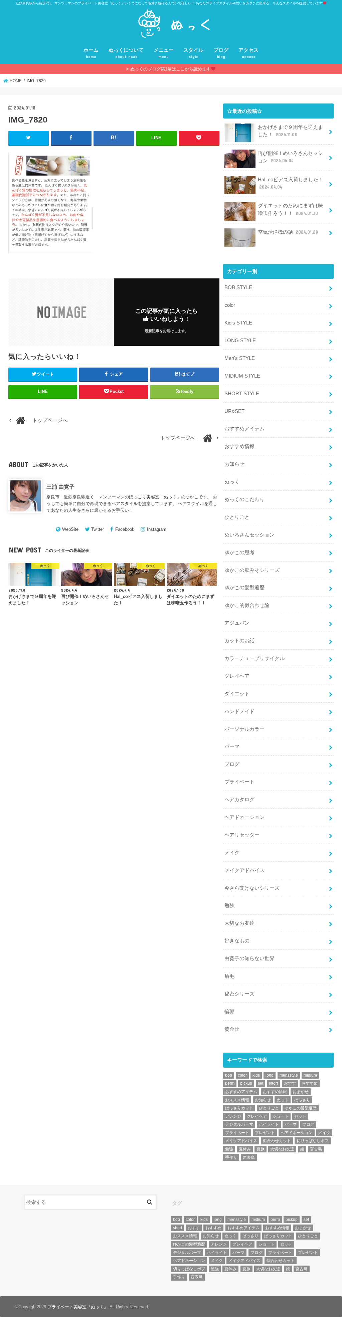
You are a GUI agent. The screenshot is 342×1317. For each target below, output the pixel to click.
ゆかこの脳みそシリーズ (252, 570)
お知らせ (234, 464)
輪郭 (229, 1011)
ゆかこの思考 (239, 552)
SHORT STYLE (241, 393)
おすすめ (310, 1083)
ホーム (91, 53)
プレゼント (265, 1132)
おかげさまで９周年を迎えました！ (290, 131)
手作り (231, 1157)
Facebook (124, 529)
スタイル (193, 53)
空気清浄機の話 (288, 232)
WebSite (70, 529)
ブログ (220, 53)
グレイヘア (236, 676)
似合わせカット (277, 1140)
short (273, 1083)
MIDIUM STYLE (242, 376)
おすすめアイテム (244, 428)
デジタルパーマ (239, 1124)
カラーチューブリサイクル (254, 658)
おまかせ (301, 1091)
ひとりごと (236, 517)
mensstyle (289, 1075)
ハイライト (269, 1124)
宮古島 (316, 1149)
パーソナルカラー (244, 729)
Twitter (97, 529)
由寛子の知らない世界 (249, 958)
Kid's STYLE (238, 322)
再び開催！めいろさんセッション (290, 157)
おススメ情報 (237, 1100)
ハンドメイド (239, 711)
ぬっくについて (126, 53)
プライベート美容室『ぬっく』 (77, 1306)
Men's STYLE (239, 358)
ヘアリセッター (242, 835)
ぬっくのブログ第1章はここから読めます (170, 68)
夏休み (245, 1149)
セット (300, 1116)
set (260, 1083)
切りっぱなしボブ (313, 1140)
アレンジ (233, 1116)
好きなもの (236, 940)
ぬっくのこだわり (244, 499)
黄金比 (231, 1029)
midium (310, 1075)
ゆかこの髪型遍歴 (244, 587)
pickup (246, 1083)
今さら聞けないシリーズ (252, 888)
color (229, 305)
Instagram (156, 529)
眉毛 (229, 976)
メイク (231, 852)
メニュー (164, 53)
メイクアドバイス (244, 870)
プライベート (239, 782)
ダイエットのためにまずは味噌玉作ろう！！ (290, 209)
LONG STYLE (240, 340)
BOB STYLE (238, 287)
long (270, 1075)
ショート (281, 1116)
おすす (290, 1083)
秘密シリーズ (239, 994)
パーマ (231, 746)
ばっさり (302, 1100)
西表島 (249, 1157)
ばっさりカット (239, 1108)
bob (228, 1075)
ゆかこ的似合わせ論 (247, 605)
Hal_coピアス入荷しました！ (290, 183)
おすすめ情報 (239, 446)
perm (229, 1083)
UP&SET (234, 411)
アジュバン (236, 623)
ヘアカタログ (239, 799)
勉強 (229, 905)
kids (256, 1075)
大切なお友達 (239, 923)
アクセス (248, 53)
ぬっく (231, 481)
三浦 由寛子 (60, 487)
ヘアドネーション (244, 817)
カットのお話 (239, 640)
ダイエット (236, 693)
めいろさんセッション (249, 534)
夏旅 (260, 1149)
